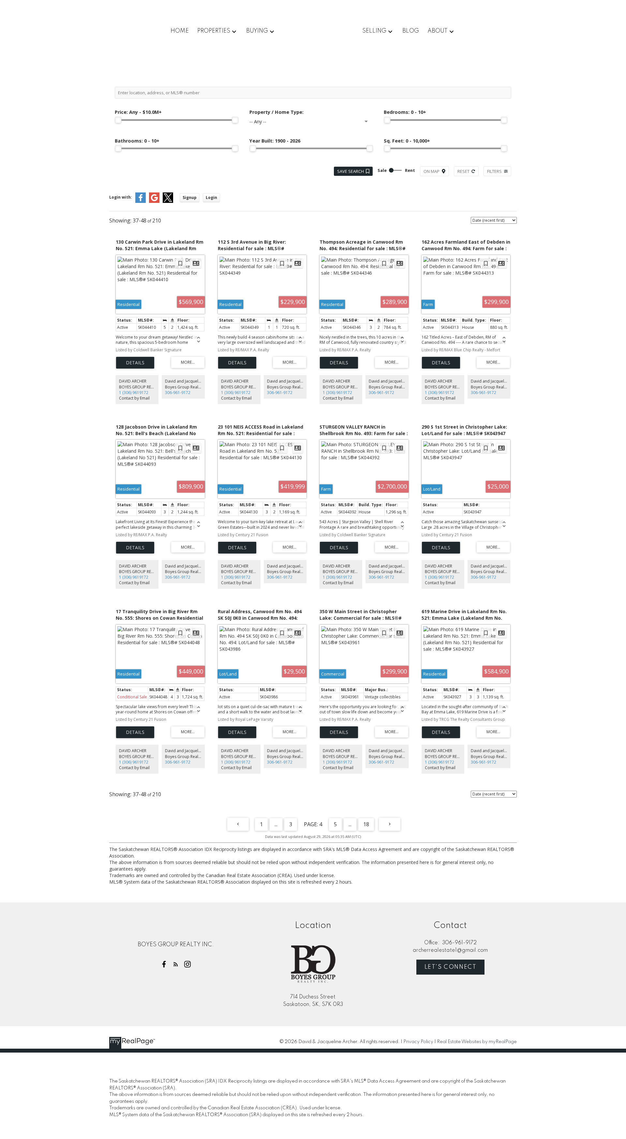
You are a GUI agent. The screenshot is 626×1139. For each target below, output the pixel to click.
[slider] (118, 120)
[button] (164, 964)
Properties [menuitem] (213, 31)
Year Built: (274, 141)
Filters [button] (494, 171)
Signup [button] (190, 197)
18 (366, 824)
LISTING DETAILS (135, 363)
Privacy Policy (418, 1042)
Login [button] (211, 197)
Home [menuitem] (180, 31)
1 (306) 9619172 (133, 392)
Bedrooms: (405, 112)
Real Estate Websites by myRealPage (477, 1042)
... (276, 824)
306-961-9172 (177, 392)
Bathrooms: (137, 141)
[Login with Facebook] (140, 201)
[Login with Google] (154, 201)
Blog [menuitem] (410, 31)
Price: (138, 112)
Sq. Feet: (407, 141)
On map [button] (432, 171)
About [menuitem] (437, 31)
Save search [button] (350, 171)
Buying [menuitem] (257, 31)
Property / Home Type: (276, 112)
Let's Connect (451, 967)
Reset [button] (463, 171)
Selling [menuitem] (374, 31)
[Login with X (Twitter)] (168, 201)
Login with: (120, 197)
